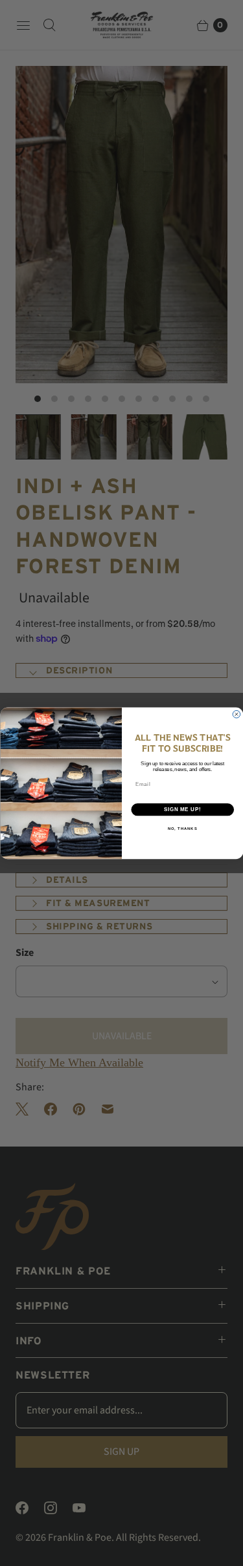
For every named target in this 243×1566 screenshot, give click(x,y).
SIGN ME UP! (182, 809)
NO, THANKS (182, 828)
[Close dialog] (236, 714)
